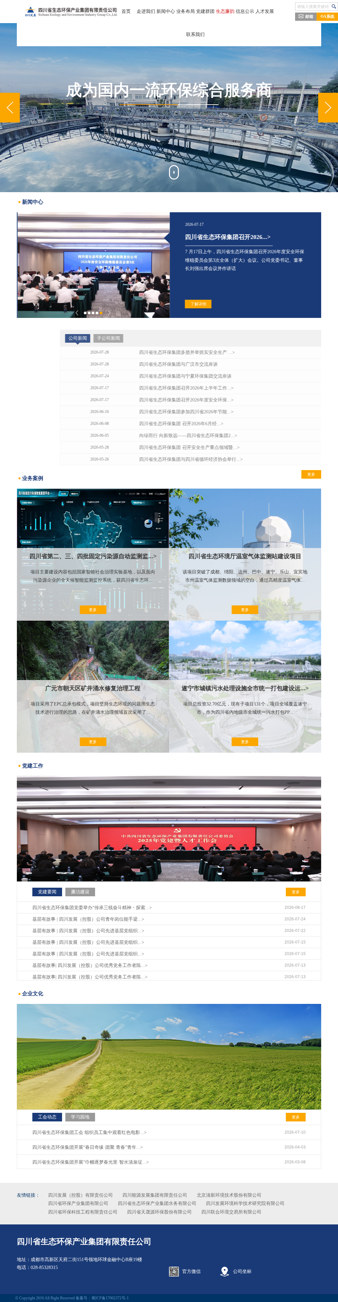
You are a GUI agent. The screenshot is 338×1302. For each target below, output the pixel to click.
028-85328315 (44, 1267)
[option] (169, 107)
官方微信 (191, 1271)
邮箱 (309, 16)
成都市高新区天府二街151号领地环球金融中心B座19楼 (86, 1259)
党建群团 (205, 11)
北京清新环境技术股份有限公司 (229, 1195)
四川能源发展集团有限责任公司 (154, 1195)
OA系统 (327, 16)
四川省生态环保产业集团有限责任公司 (84, 1241)
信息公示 (245, 11)
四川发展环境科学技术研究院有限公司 (245, 1203)
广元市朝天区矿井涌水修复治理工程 (93, 688)
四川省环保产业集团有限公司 (78, 1203)
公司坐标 (242, 1271)
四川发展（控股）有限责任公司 (80, 1195)
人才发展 (264, 11)
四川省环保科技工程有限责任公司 (83, 1212)
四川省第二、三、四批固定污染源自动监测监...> (92, 556)
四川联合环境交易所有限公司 (231, 1212)
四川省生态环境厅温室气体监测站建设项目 (244, 556)
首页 (126, 11)
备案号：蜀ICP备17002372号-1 (102, 1298)
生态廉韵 (225, 11)
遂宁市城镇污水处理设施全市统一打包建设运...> (245, 688)
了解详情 (197, 304)
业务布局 (185, 11)
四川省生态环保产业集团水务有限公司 (157, 1203)
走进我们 (146, 11)
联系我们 (195, 34)
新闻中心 (165, 11)
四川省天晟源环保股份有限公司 (159, 1212)
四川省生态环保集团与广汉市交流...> (233, 237)
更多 (304, 338)
